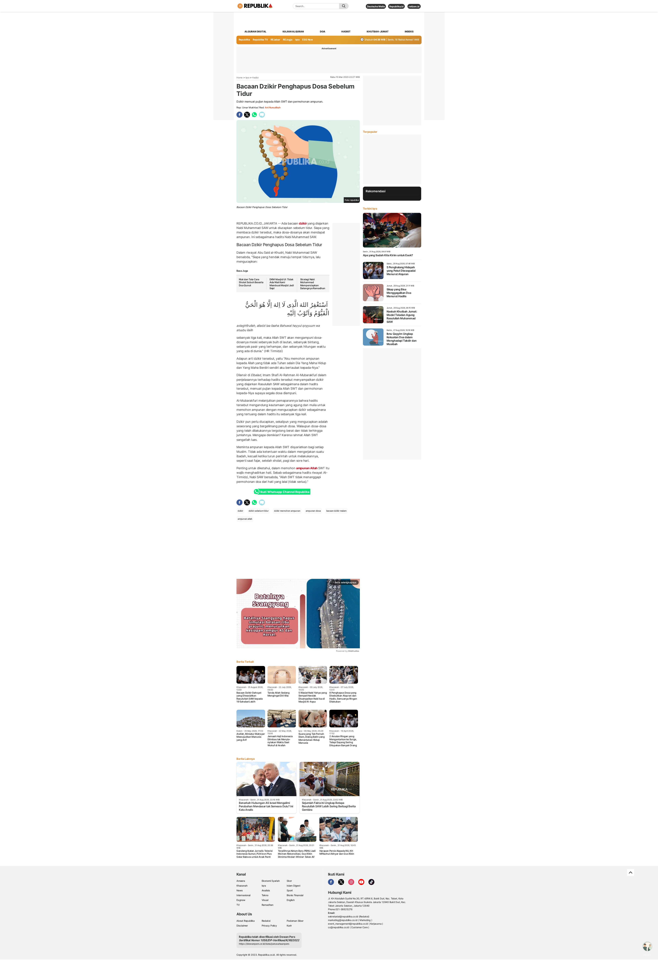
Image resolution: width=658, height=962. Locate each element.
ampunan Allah (306, 468)
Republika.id (396, 6)
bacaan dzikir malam (336, 510)
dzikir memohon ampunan (287, 510)
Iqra (247, 77)
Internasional (243, 895)
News (239, 890)
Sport (290, 890)
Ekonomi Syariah (271, 880)
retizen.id (414, 6)
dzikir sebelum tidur (259, 510)
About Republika (245, 920)
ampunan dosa (313, 510)
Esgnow (240, 900)
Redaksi (266, 920)
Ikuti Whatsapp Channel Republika (284, 492)
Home (239, 77)
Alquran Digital (255, 31)
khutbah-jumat (377, 31)
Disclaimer (242, 925)
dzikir (302, 223)
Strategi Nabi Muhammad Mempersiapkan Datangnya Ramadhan (312, 284)
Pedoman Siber (295, 920)
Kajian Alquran (293, 31)
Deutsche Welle (376, 6)
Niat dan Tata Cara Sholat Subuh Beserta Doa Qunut (251, 282)
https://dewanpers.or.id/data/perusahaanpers (264, 943)
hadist (346, 31)
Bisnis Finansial (295, 895)
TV (238, 904)
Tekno (265, 895)
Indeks (409, 31)
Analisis (266, 890)
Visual (265, 900)
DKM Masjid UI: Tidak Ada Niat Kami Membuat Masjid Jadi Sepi (282, 284)
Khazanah (241, 885)
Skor (289, 880)
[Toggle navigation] (240, 6)
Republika (244, 39)
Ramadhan (267, 904)
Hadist (255, 77)
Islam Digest (293, 885)
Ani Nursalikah (273, 107)
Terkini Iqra (370, 208)
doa (322, 31)
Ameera (240, 880)
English (291, 900)
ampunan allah (245, 518)
